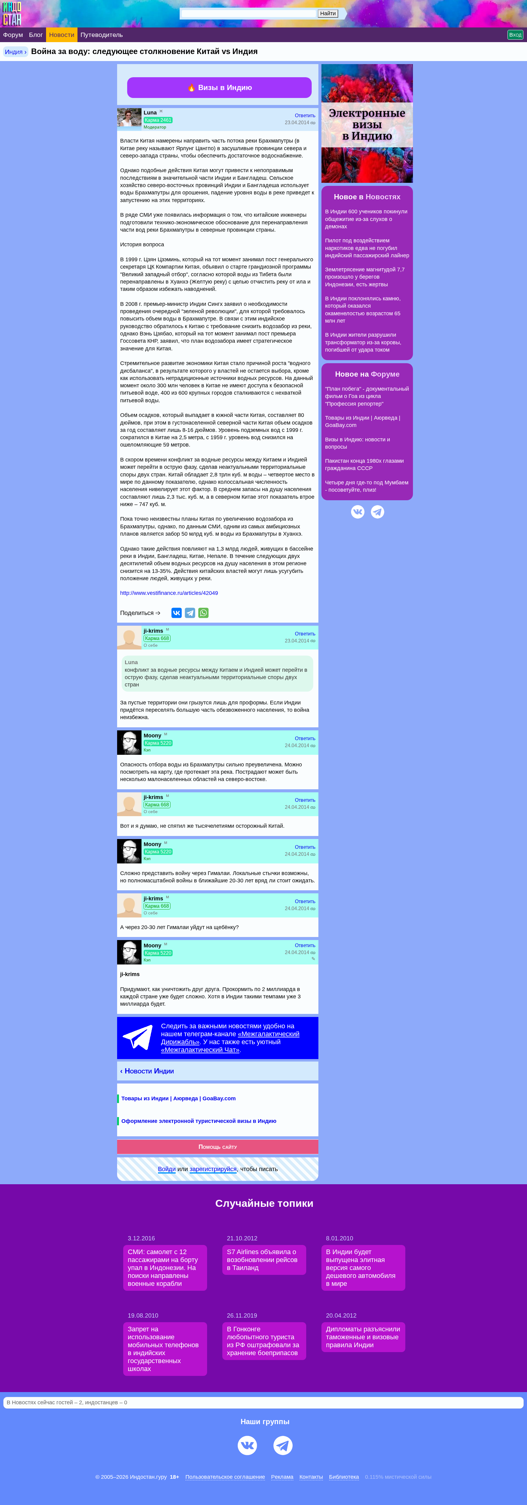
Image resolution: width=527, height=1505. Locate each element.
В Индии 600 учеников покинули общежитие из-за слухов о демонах (366, 219)
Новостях (383, 197)
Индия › (16, 51)
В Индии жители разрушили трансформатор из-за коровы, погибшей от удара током (363, 342)
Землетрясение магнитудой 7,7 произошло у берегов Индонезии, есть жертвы (365, 277)
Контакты (311, 1477)
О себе (151, 645)
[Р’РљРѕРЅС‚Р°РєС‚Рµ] (176, 613)
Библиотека (344, 1477)
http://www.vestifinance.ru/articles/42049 (169, 593)
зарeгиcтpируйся (213, 1169)
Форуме (385, 374)
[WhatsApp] (203, 613)
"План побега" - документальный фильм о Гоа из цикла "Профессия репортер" (367, 396)
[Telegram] (190, 613)
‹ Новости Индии (147, 1071)
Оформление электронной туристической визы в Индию (198, 1121)
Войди (167, 1169)
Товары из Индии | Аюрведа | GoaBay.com (178, 1098)
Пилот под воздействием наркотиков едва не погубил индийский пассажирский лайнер (367, 248)
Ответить (305, 115)
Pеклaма (282, 1477)
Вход (515, 35)
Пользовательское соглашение (225, 1477)
